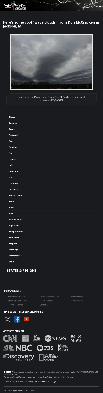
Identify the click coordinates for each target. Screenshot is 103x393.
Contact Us (44, 304)
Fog (10, 153)
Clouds (12, 117)
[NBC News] (17, 347)
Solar (11, 213)
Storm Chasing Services (18, 300)
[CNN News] (10, 338)
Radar (11, 201)
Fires (11, 141)
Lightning (13, 183)
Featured (13, 135)
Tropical (13, 243)
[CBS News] (76, 338)
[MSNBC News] (63, 347)
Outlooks (13, 189)
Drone (12, 129)
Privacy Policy (77, 300)
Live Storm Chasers (16, 296)
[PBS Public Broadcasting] (44, 347)
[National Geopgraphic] (48, 357)
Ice (10, 177)
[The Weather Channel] (25, 338)
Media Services (46, 300)
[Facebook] (17, 319)
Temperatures (16, 231)
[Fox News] (36, 338)
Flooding (13, 147)
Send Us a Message (47, 381)
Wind (11, 261)
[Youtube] (26, 319)
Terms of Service (15, 304)
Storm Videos (15, 219)
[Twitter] (7, 319)
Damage (13, 123)
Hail (10, 165)
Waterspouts (15, 255)
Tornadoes (14, 237)
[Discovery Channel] (18, 357)
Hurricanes (14, 171)
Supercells (14, 225)
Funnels (12, 159)
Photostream (15, 195)
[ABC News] (55, 338)
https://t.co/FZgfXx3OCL (51, 100)
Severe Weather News (49, 296)
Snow (11, 207)
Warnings (13, 249)
